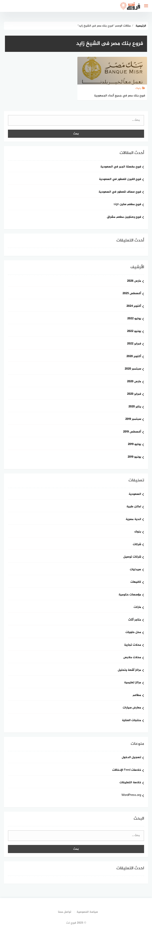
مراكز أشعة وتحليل (129, 670)
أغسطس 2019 (132, 432)
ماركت (137, 607)
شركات (137, 544)
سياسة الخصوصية (87, 912)
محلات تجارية (132, 645)
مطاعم (137, 695)
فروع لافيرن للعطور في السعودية (120, 179)
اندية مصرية (133, 519)
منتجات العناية (131, 720)
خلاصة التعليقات (130, 782)
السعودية (135, 494)
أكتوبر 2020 (133, 356)
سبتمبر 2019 (133, 419)
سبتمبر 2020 (133, 369)
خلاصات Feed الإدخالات (126, 770)
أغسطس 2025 (132, 293)
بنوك (137, 532)
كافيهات (135, 582)
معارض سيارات (132, 708)
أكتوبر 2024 (133, 306)
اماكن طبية (133, 507)
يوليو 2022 (134, 318)
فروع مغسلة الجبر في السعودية (120, 167)
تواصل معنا (64, 912)
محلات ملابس (132, 657)
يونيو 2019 (134, 457)
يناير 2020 (134, 407)
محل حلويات (133, 632)
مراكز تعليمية (132, 682)
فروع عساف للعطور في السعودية (120, 192)
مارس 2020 (134, 381)
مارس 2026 (134, 281)
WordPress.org (131, 795)
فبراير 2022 (134, 344)
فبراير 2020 (134, 394)
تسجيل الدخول (131, 757)
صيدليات (135, 569)
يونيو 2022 (134, 331)
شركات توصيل (132, 557)
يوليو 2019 (134, 444)
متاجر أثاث (134, 620)
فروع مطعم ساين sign (127, 204)
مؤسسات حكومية (130, 595)
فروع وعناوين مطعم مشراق (124, 217)
